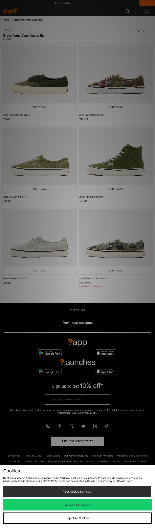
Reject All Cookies (77, 518)
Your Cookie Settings (77, 491)
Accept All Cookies (77, 505)
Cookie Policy (125, 480)
